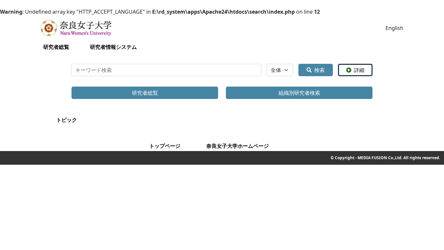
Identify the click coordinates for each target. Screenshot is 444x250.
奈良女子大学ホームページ (237, 145)
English (394, 28)
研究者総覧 (56, 46)
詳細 (359, 70)
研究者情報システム (113, 46)
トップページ (164, 145)
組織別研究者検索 (299, 92)
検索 (319, 70)
